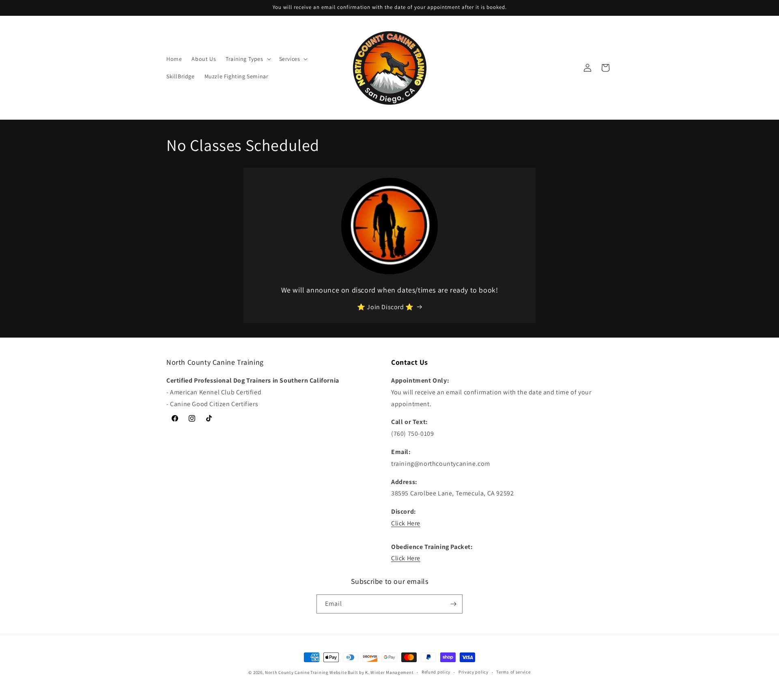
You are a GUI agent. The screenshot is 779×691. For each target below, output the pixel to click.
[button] (247, 58)
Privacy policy (473, 672)
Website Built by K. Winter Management (371, 672)
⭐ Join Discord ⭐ (385, 307)
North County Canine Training (297, 672)
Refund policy (436, 672)
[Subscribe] (453, 604)
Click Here (405, 523)
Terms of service (513, 672)
